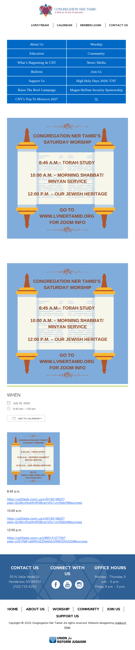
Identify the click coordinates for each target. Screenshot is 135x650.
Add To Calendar (28, 418)
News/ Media (96, 62)
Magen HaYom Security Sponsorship (96, 90)
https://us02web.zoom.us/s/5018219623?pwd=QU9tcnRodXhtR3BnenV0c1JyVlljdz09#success (44, 501)
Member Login (90, 25)
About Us (36, 44)
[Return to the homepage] (67, 11)
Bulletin (37, 72)
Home (13, 609)
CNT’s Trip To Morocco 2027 (36, 99)
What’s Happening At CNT (36, 62)
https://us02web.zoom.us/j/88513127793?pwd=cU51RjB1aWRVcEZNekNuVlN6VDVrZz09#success (47, 539)
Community (96, 53)
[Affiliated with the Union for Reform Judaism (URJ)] (67, 636)
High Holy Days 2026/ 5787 (96, 81)
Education (37, 53)
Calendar (64, 25)
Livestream (40, 25)
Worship (96, 44)
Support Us (37, 81)
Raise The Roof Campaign (37, 90)
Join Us (96, 72)
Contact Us (118, 25)
